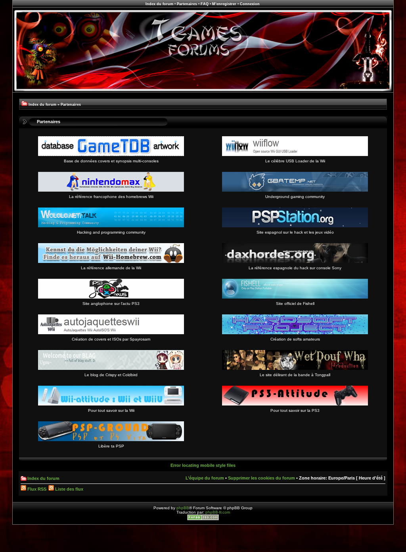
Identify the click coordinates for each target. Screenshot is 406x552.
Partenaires (187, 4)
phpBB (182, 508)
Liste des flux (68, 489)
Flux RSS (36, 489)
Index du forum (159, 4)
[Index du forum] (203, 91)
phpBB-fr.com (217, 512)
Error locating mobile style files (203, 465)
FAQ (205, 4)
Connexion (250, 4)
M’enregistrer (224, 4)
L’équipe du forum (205, 478)
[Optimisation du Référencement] (203, 519)
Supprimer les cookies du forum (261, 478)
